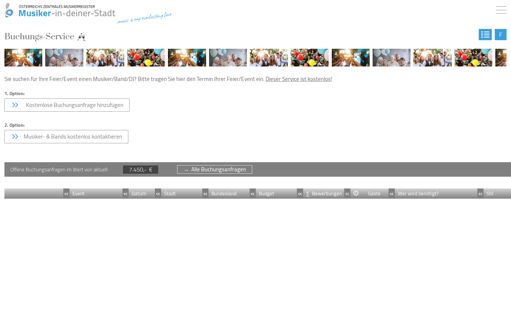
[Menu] (502, 9)
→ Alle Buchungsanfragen (214, 169)
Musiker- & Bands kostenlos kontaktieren (72, 136)
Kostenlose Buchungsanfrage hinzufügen (72, 105)
